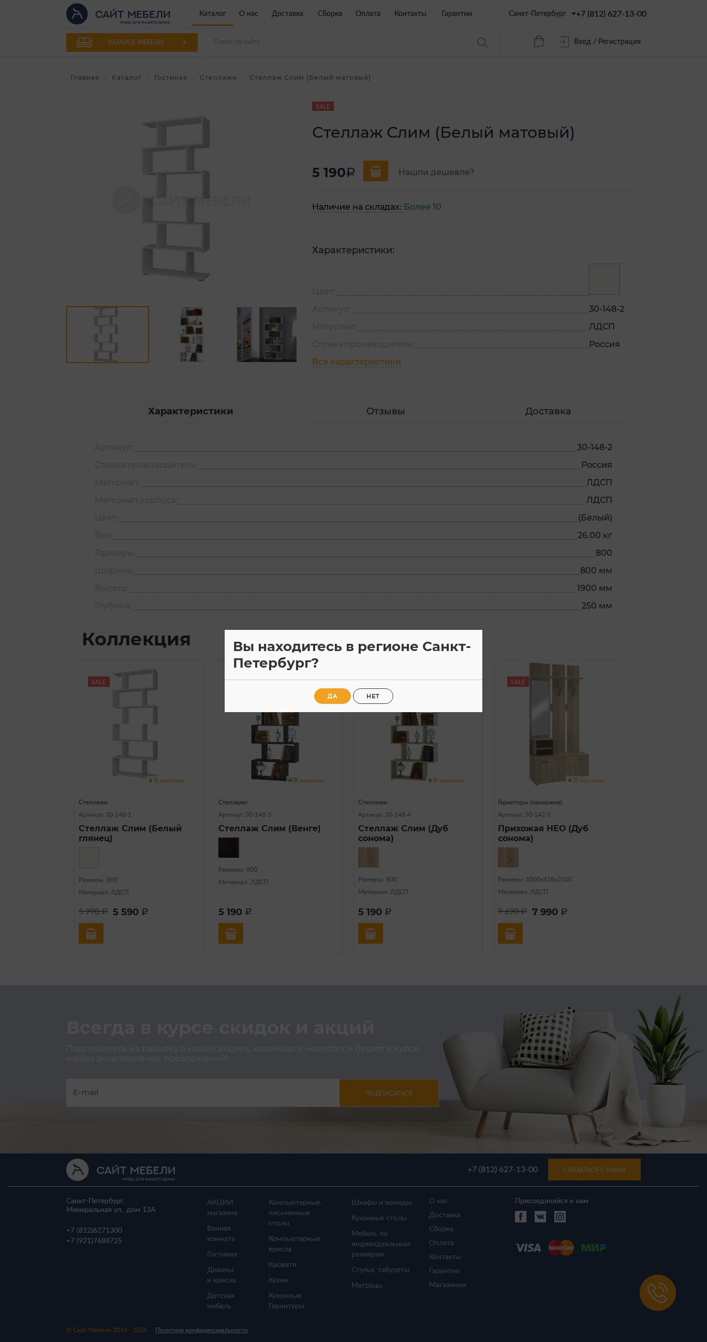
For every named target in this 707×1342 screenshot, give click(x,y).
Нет (373, 696)
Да (332, 696)
